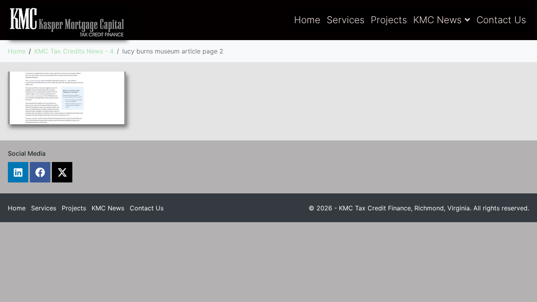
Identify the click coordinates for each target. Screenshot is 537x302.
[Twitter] (62, 172)
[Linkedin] (18, 172)
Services (345, 20)
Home (307, 20)
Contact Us (501, 20)
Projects (389, 20)
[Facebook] (40, 172)
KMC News (437, 20)
